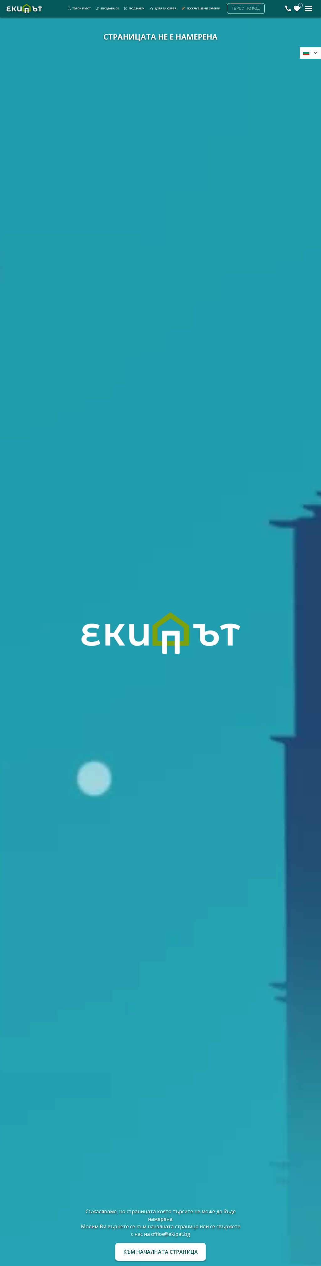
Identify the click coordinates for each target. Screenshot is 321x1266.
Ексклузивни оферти (203, 8)
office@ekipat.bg (170, 1234)
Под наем (137, 8)
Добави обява (165, 8)
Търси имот (81, 8)
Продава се (110, 8)
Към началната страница (161, 1251)
